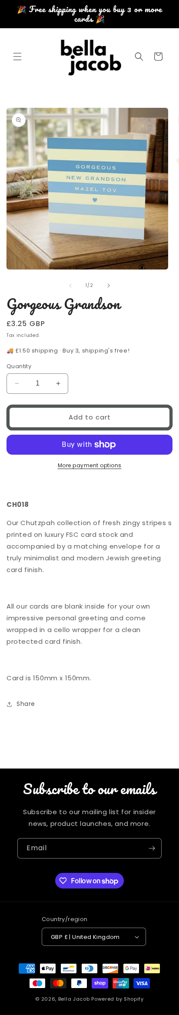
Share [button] (26, 703)
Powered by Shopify (117, 998)
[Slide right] (108, 285)
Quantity (19, 366)
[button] (17, 56)
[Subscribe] (151, 848)
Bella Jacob (74, 998)
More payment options (90, 465)
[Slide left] (70, 285)
